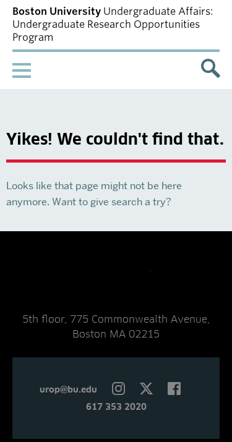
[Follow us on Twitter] (146, 390)
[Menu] (30, 70)
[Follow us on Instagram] (118, 390)
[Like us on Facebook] (174, 390)
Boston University (116, 275)
